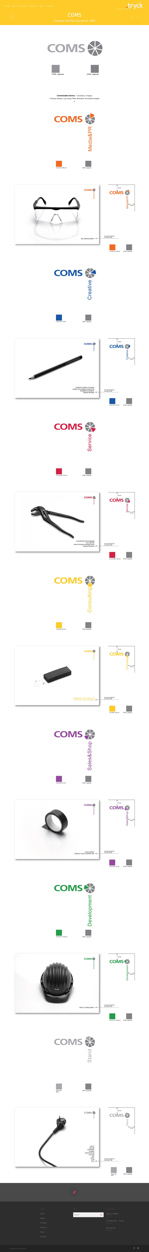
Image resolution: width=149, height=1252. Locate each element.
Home (6, 6)
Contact (49, 6)
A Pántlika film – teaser (115, 1221)
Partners (33, 6)
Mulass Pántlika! (112, 1214)
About (14, 6)
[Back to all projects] (11, 17)
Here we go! (110, 1228)
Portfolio (23, 6)
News (41, 6)
